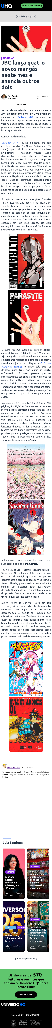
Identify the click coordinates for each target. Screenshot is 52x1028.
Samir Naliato (13, 97)
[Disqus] (26, 796)
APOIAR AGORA (26, 994)
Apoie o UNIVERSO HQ (32, 6)
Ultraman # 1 (9, 142)
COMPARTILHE (21, 104)
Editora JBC (25, 117)
